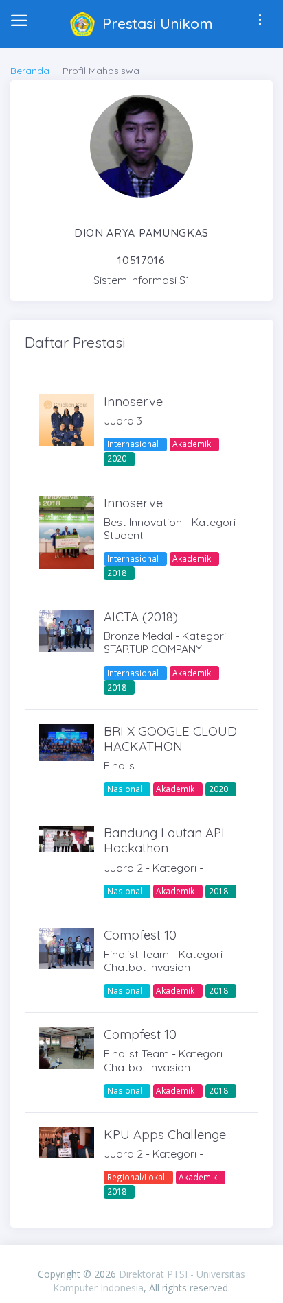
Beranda (29, 70)
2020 (116, 458)
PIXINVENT (141, 1260)
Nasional (124, 788)
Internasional (133, 443)
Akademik (191, 443)
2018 (116, 572)
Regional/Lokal (136, 1176)
